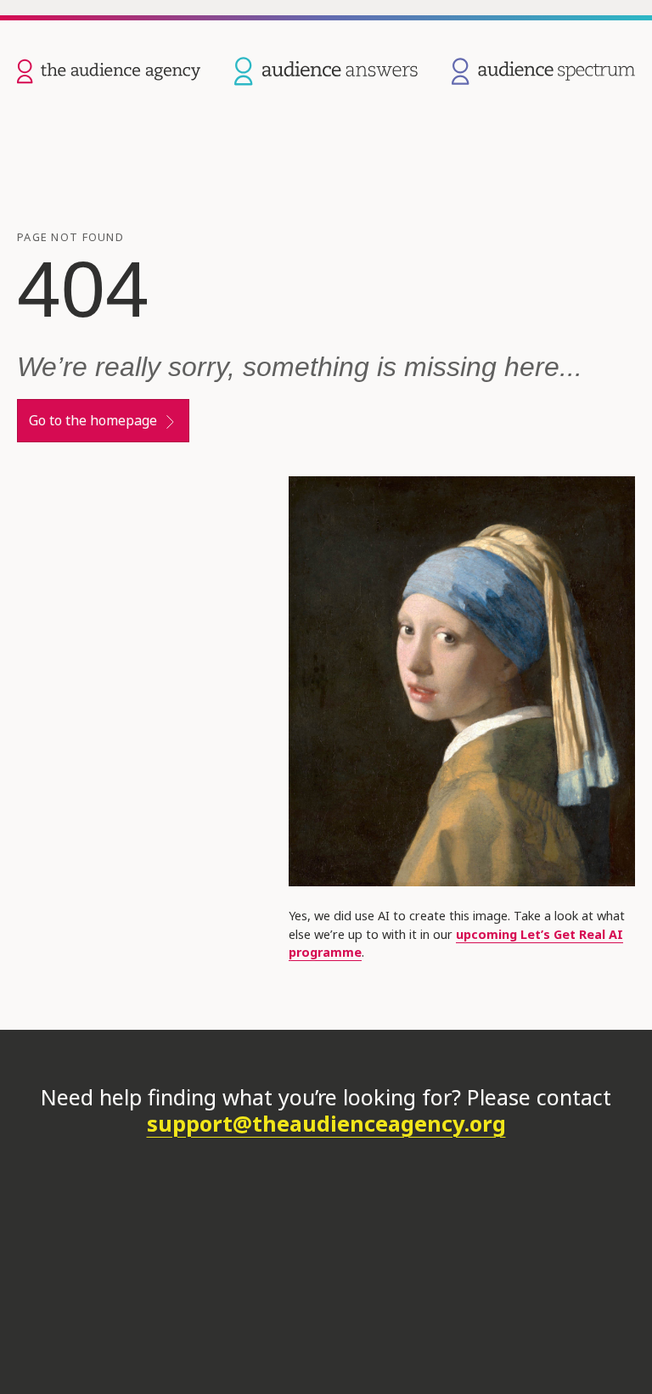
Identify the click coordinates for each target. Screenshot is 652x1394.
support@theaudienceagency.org (326, 1123)
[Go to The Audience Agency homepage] (108, 69)
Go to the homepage (93, 420)
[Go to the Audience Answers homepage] (326, 69)
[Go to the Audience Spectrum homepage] (543, 69)
